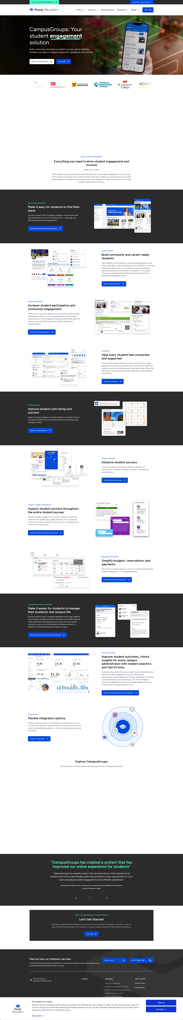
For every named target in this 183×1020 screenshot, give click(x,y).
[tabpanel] (91, 875)
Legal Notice (140, 987)
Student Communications (114, 993)
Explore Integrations (37, 739)
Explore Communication (38, 430)
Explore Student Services (113, 480)
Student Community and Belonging (117, 990)
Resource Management (113, 996)
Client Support (140, 979)
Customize (160, 1009)
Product (85, 979)
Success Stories (107, 10)
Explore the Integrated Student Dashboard (45, 635)
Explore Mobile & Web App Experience (43, 228)
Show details (37, 1016)
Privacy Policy (140, 983)
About (133, 10)
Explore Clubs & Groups (112, 284)
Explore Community (111, 381)
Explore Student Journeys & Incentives (44, 533)
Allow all (161, 1003)
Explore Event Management (40, 332)
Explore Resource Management (115, 580)
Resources (121, 10)
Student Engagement (112, 983)
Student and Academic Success (116, 987)
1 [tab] (90, 897)
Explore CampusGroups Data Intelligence (118, 693)
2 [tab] (93, 897)
